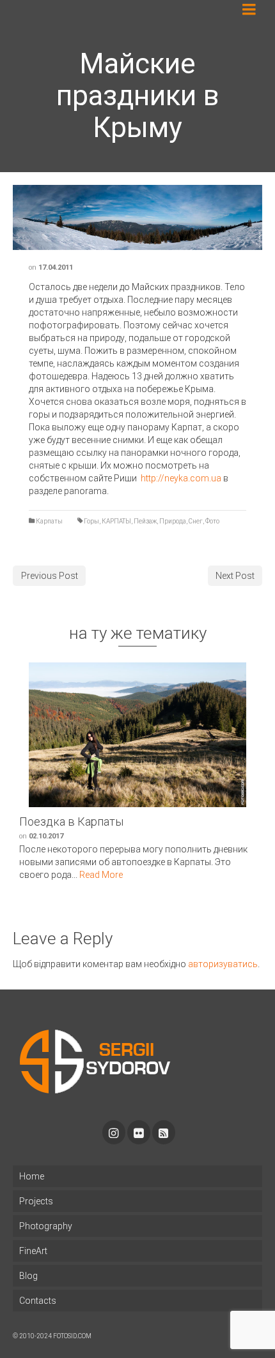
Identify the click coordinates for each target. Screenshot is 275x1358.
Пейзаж (145, 521)
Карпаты (49, 521)
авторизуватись (223, 964)
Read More (101, 875)
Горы (91, 521)
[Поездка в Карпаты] (137, 734)
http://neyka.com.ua (181, 478)
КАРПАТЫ (116, 521)
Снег (196, 521)
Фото (212, 521)
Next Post (235, 576)
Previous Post (49, 576)
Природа (172, 521)
